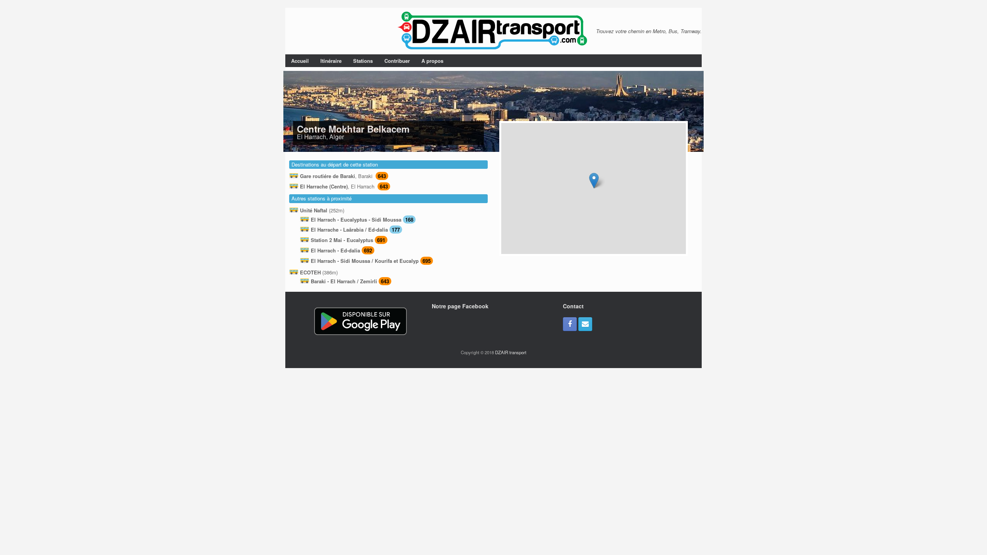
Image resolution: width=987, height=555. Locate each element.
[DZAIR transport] (493, 31)
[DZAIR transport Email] (585, 324)
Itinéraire (331, 60)
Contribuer (397, 60)
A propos (432, 60)
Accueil (300, 60)
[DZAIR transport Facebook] (570, 324)
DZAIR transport (510, 352)
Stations (363, 60)
